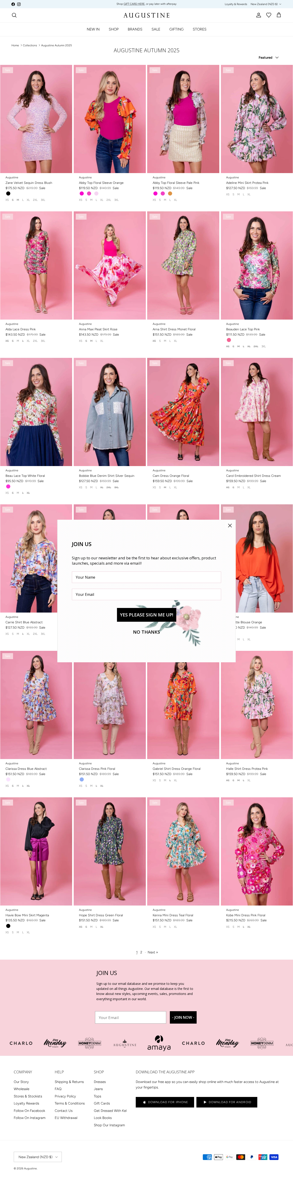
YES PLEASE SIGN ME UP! (146, 615)
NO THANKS (146, 632)
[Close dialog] (230, 526)
